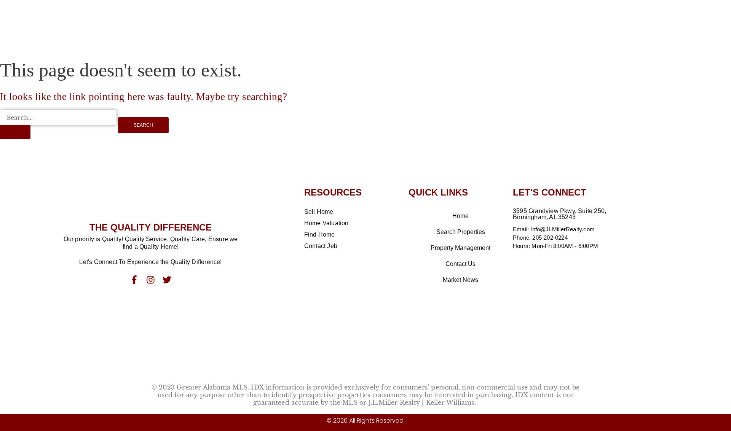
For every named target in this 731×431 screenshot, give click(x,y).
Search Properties (460, 232)
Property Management (460, 248)
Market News (460, 280)
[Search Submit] (15, 132)
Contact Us (460, 264)
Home (460, 216)
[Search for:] (58, 124)
